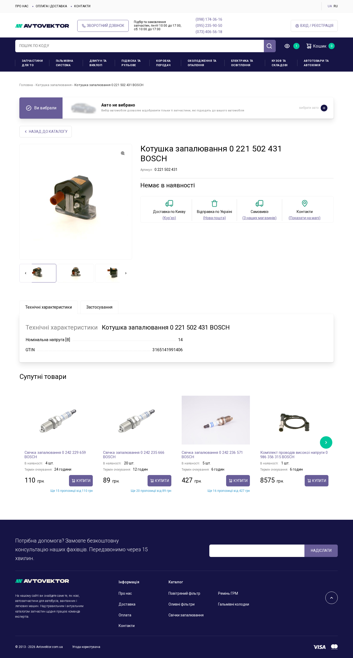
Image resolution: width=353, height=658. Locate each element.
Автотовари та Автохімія (316, 63)
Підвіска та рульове (131, 63)
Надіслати (321, 550)
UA (330, 6)
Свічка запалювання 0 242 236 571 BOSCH (212, 455)
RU (336, 6)
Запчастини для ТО (32, 63)
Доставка (127, 604)
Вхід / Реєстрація (316, 26)
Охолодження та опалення (202, 63)
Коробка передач (163, 63)
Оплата (125, 615)
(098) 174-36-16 (209, 19)
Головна (26, 85)
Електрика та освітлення (242, 63)
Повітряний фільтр (184, 593)
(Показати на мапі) (304, 218)
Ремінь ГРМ (228, 593)
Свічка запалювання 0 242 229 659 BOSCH (55, 455)
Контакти (82, 6)
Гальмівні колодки (233, 604)
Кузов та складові (280, 63)
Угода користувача (86, 647)
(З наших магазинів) (259, 218)
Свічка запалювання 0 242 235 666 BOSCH (133, 455)
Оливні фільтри (181, 604)
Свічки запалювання (186, 615)
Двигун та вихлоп (98, 63)
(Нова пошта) (214, 218)
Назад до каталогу (48, 131)
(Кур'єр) (169, 218)
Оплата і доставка (51, 6)
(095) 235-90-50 (209, 26)
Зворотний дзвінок (105, 26)
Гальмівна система (64, 63)
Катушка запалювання (54, 85)
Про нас (21, 6)
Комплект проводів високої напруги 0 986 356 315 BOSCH (294, 455)
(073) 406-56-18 (209, 32)
